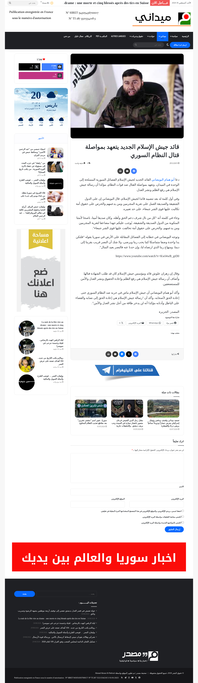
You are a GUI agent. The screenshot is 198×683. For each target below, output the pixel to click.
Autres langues (118, 36)
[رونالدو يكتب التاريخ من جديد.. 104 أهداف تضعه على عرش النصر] (27, 364)
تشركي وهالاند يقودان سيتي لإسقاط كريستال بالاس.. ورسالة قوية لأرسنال (63, 637)
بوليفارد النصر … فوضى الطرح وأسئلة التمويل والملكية (72, 632)
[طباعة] (120, 171)
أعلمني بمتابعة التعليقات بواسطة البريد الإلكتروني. (161, 517)
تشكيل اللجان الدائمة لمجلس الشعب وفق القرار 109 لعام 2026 (68, 642)
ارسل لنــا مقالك (180, 45)
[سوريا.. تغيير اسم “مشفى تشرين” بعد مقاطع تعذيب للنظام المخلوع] (91, 409)
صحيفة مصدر (141, 673)
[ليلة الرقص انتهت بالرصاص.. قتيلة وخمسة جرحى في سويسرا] (27, 346)
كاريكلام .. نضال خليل (83, 36)
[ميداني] (161, 19)
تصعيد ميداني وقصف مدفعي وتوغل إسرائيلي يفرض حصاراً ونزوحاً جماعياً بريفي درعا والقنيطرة (163, 423)
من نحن (67, 36)
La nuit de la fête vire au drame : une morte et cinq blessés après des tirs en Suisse (88, 3)
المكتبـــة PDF (101, 36)
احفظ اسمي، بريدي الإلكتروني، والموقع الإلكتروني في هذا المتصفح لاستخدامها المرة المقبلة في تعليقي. (141, 511)
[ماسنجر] (122, 354)
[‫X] (129, 354)
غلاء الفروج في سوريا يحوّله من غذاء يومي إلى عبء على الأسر (33, 196)
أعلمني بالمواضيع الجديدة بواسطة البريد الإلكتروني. (161, 523)
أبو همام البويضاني (163, 179)
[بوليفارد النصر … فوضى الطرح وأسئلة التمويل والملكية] (55, 183)
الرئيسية (185, 36)
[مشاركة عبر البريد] (127, 171)
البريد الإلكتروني (177, 499)
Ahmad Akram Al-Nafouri (105, 673)
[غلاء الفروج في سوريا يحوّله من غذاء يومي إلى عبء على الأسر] (55, 196)
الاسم (181, 486)
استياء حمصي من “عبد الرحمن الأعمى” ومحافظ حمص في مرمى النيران (32, 152)
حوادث (152, 36)
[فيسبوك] (134, 171)
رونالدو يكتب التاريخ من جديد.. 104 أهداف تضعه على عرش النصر (50, 361)
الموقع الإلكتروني (118, 499)
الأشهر (41, 138)
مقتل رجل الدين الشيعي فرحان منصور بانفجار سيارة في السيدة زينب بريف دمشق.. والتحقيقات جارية (127, 423)
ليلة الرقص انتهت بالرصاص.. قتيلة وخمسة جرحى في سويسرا (51, 343)
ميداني (163, 36)
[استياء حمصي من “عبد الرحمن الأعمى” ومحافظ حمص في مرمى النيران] (55, 153)
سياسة (175, 36)
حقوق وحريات (137, 36)
